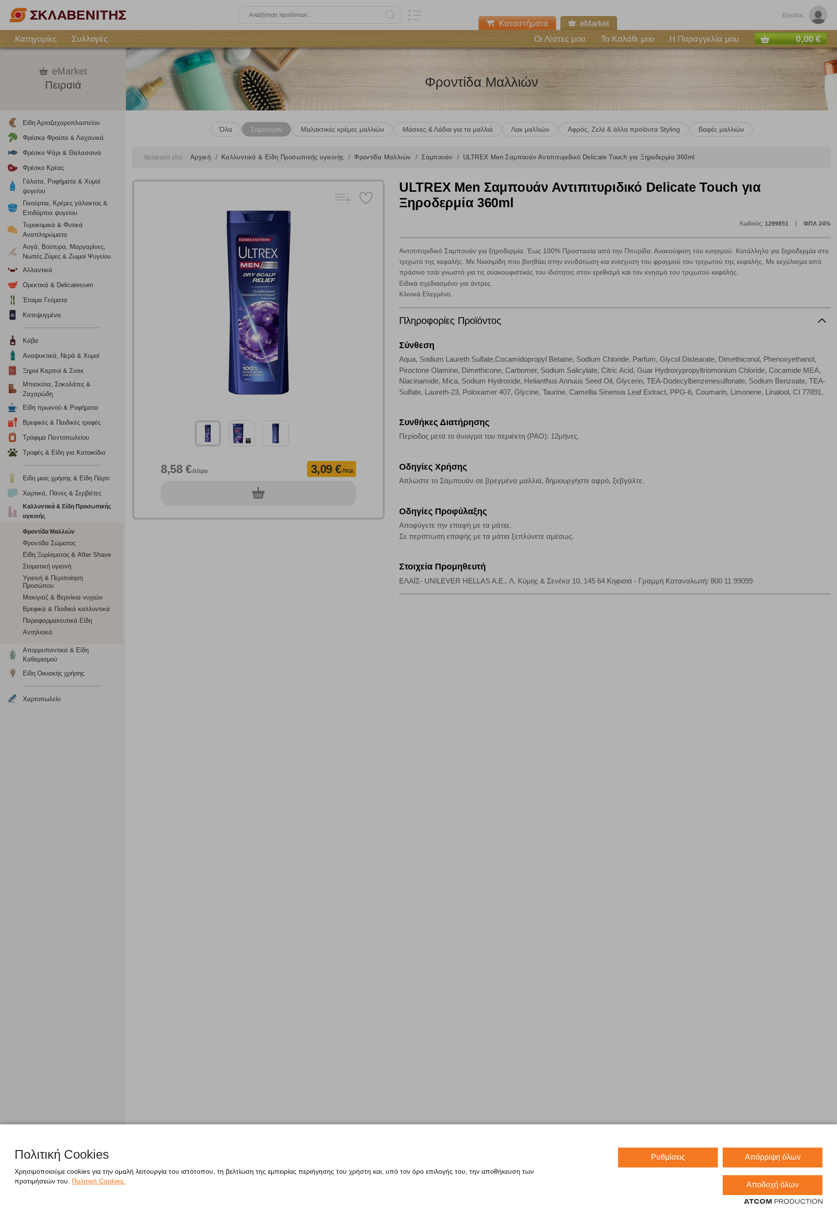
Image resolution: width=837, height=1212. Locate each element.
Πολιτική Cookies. (98, 1181)
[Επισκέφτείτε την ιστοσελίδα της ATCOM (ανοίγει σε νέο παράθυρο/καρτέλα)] (783, 1202)
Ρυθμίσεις (668, 1157)
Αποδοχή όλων (772, 1185)
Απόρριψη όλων (773, 1157)
